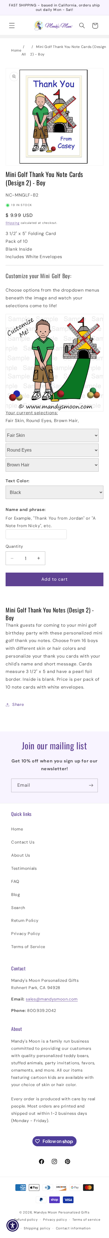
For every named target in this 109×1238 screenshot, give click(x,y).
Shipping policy (37, 1228)
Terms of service (86, 1220)
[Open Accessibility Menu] (12, 1225)
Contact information (73, 1228)
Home (16, 50)
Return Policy (24, 920)
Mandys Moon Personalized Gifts (62, 1212)
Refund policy (26, 1220)
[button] (11, 25)
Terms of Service (28, 946)
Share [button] (18, 704)
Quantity (14, 546)
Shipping (13, 223)
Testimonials (24, 868)
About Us (20, 855)
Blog (15, 894)
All (24, 54)
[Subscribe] (91, 785)
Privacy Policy (25, 933)
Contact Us (22, 842)
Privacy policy (55, 1220)
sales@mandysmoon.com (52, 999)
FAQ (15, 881)
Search (18, 907)
